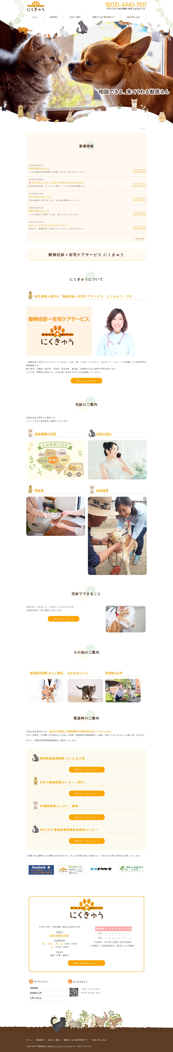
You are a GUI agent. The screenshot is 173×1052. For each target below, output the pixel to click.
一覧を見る (139, 238)
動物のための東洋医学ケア (104, 17)
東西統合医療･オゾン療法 (46, 673)
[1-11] (71, 872)
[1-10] (41, 873)
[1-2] (55, 477)
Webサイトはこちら (85, 769)
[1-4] (55, 534)
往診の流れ (104, 434)
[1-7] (47, 700)
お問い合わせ (36, 998)
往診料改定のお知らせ (39, 168)
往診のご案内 (75, 17)
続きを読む (139, 171)
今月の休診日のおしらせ (40, 196)
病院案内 (53, 17)
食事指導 (34, 988)
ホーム (35, 17)
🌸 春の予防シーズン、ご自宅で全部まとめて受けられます (56, 182)
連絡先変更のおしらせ (39, 210)
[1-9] (123, 700)
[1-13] (131, 870)
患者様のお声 (114, 673)
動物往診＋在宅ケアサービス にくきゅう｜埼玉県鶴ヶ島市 (35, 6)
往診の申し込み (133, 17)
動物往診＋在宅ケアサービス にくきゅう (56, 1046)
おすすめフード (78, 673)
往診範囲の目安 (45, 434)
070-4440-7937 (59, 935)
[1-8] (85, 700)
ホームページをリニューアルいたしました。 (49, 225)
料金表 (39, 490)
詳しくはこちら (85, 380)
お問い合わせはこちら (84, 963)
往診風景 (102, 490)
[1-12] (101, 871)
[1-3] (117, 477)
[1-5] (117, 573)
